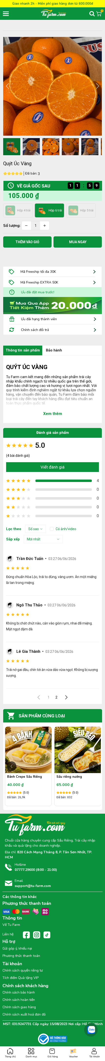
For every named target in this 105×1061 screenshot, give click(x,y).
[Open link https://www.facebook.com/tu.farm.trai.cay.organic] (26, 935)
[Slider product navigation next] (93, 766)
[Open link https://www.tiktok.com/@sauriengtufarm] (47, 935)
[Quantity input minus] (26, 225)
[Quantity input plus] (44, 225)
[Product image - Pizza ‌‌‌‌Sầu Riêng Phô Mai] (77, 750)
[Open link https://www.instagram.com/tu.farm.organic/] (37, 935)
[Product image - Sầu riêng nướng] (28, 750)
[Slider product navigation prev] (11, 766)
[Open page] (61, 13)
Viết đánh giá (52, 467)
